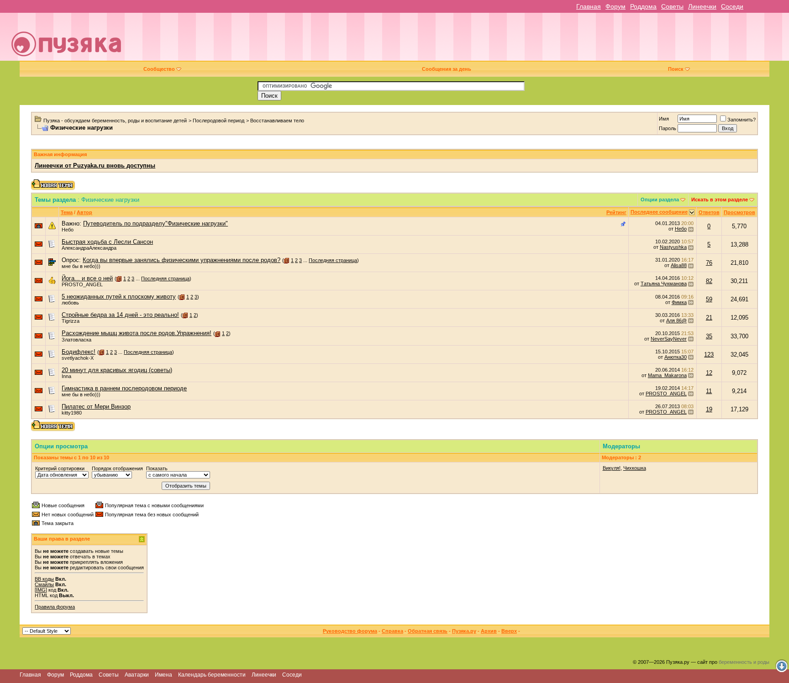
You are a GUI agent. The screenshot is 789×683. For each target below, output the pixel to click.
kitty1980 (72, 412)
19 (709, 409)
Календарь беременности (212, 675)
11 (709, 391)
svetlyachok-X (78, 358)
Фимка (679, 302)
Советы (672, 6)
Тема (67, 212)
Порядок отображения (117, 468)
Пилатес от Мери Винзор (96, 406)
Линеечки (702, 6)
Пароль (667, 128)
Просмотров (739, 212)
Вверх (509, 631)
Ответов (709, 212)
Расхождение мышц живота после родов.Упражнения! (136, 333)
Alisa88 (679, 265)
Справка (392, 631)
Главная (588, 6)
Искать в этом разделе (719, 199)
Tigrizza (70, 321)
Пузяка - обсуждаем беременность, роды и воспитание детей (115, 120)
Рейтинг (616, 212)
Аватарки (137, 675)
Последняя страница (333, 260)
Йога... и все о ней (87, 278)
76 (709, 262)
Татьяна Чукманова (664, 283)
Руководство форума (350, 631)
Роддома (643, 6)
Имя (664, 118)
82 (709, 281)
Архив (489, 631)
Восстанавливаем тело (277, 120)
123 (709, 354)
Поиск (676, 69)
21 (709, 317)
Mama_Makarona (667, 375)
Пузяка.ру (464, 631)
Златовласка (76, 339)
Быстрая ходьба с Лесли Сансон (107, 241)
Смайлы (44, 584)
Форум (615, 6)
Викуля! (612, 468)
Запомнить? (741, 119)
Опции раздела (660, 199)
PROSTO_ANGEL (82, 284)
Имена (163, 675)
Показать (157, 468)
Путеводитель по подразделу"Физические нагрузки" (155, 223)
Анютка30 (675, 357)
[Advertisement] (458, 40)
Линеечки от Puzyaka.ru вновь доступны (95, 165)
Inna (66, 376)
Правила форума (55, 606)
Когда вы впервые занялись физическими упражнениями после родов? (181, 260)
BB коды (44, 579)
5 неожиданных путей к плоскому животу (119, 296)
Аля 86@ (676, 320)
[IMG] (41, 590)
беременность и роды (744, 662)
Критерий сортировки (59, 468)
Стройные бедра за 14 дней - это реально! (120, 314)
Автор (84, 212)
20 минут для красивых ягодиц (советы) (117, 370)
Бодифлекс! (78, 351)
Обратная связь (427, 631)
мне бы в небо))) (81, 266)
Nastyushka (673, 247)
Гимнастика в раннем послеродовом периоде (124, 388)
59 (709, 299)
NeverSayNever (669, 339)
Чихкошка (634, 468)
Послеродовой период (218, 120)
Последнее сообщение (659, 212)
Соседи (732, 6)
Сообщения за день (446, 69)
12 (709, 372)
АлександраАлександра (89, 248)
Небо (68, 229)
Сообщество (159, 69)
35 (709, 336)
